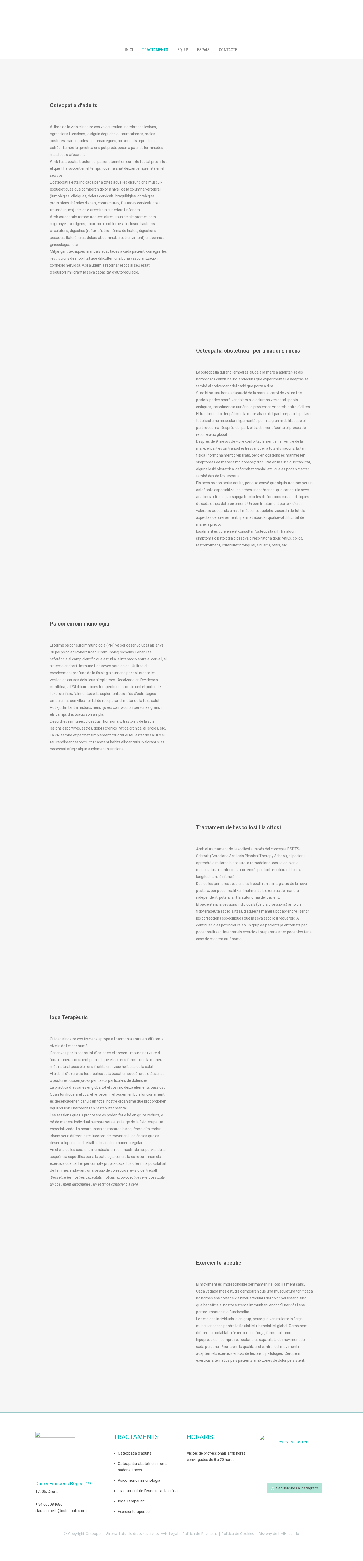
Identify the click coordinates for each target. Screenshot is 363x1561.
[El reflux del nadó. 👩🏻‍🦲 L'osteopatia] (270, 1458)
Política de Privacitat (199, 1533)
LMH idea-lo (288, 1533)
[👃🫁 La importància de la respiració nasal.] (294, 1467)
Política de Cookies (237, 1533)
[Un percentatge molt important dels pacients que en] (317, 1467)
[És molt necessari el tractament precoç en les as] (317, 1475)
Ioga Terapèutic (131, 1501)
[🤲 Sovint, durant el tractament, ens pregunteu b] (270, 1467)
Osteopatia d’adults (134, 1453)
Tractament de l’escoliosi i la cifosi (148, 1490)
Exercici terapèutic (134, 1511)
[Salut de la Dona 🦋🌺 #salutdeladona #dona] (294, 1475)
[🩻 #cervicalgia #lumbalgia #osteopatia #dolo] (294, 1458)
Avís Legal (169, 1533)
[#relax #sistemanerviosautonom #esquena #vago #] (317, 1458)
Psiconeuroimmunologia (139, 1480)
